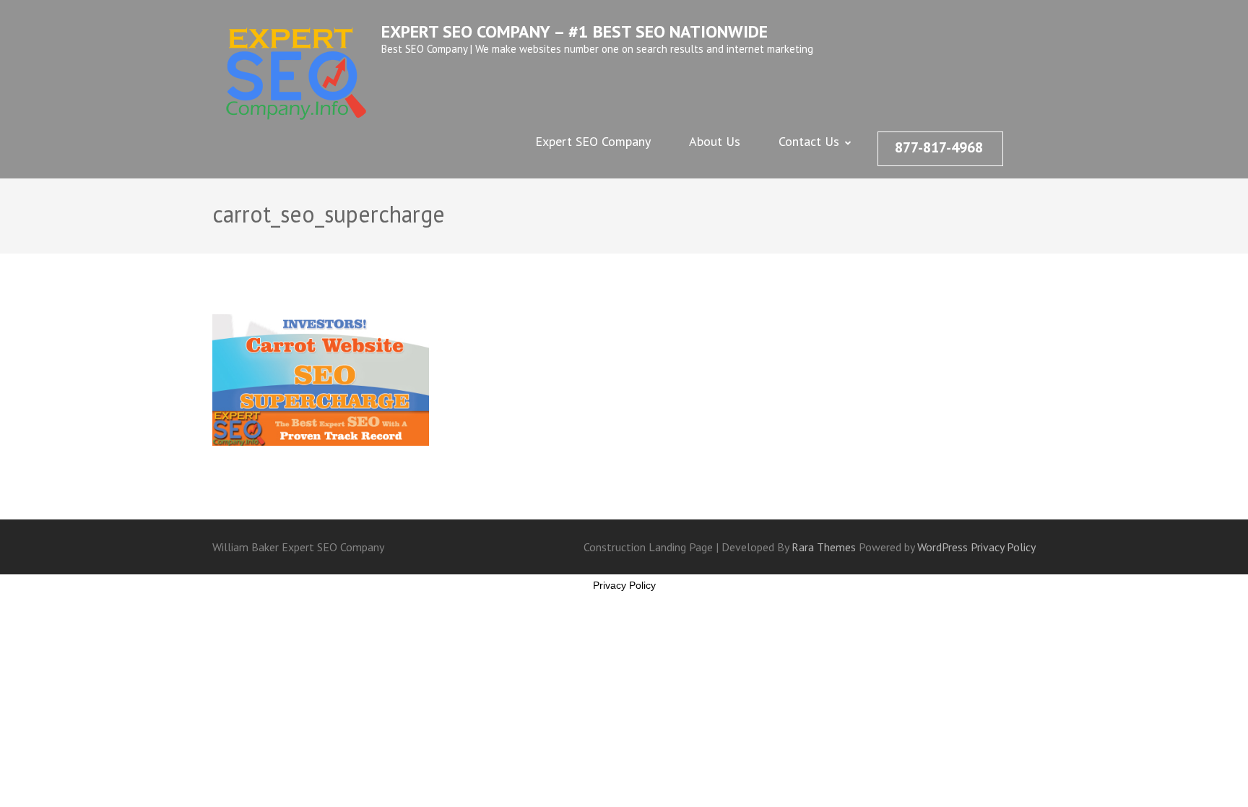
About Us (714, 141)
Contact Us (809, 141)
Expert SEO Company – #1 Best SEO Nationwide (574, 31)
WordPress (942, 547)
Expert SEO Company (593, 141)
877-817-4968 (939, 147)
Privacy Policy (1003, 547)
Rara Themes (825, 547)
